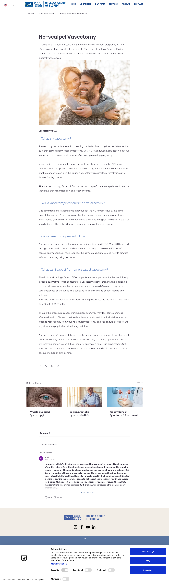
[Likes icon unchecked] (46, 497)
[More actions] (128, 30)
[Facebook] (81, 527)
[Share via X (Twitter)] (46, 366)
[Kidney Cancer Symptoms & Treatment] (125, 397)
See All (140, 383)
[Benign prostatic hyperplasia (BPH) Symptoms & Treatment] (84, 397)
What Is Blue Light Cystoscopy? (39, 413)
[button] (139, 14)
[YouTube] (87, 527)
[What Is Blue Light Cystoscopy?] (44, 397)
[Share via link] (58, 366)
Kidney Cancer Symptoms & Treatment (124, 413)
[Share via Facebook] (40, 366)
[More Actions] (128, 458)
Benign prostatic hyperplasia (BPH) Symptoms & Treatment (84, 413)
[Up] (85, 538)
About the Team (46, 13)
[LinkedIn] (93, 527)
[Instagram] (75, 527)
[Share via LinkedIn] (52, 366)
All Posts (30, 13)
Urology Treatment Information (73, 13)
